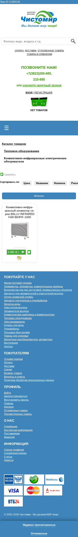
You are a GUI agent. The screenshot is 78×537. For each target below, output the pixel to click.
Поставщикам (12, 433)
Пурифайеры (11, 328)
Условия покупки (13, 359)
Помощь (8, 403)
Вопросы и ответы (14, 376)
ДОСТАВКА (30, 50)
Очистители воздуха (15, 307)
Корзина (9, 406)
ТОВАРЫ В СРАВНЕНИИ (39, 54)
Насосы (8, 346)
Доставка (9, 366)
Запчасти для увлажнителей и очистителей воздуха (33, 293)
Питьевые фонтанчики (17, 332)
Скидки (8, 369)
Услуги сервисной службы (18, 297)
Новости (9, 460)
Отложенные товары (16, 410)
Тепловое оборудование (21, 151)
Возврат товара (13, 373)
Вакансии (9, 437)
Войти (7, 392)
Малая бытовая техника (18, 283)
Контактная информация (18, 430)
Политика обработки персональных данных (29, 380)
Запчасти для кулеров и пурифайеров (25, 300)
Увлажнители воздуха (16, 311)
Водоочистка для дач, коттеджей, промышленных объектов (38, 290)
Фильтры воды (12, 304)
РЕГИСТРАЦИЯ (43, 92)
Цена (27, 183)
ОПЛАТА (19, 50)
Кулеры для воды (14, 325)
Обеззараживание (14, 321)
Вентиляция (11, 342)
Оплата (8, 362)
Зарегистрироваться (15, 396)
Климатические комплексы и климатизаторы (29, 314)
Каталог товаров (14, 143)
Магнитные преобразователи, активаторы (28, 339)
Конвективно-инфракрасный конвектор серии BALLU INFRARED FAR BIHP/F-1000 (19, 212)
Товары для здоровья (16, 335)
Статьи (8, 456)
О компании (10, 426)
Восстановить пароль (16, 399)
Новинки (59, 183)
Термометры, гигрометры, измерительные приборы (33, 286)
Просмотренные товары (18, 414)
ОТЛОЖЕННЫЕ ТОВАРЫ (51, 50)
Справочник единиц (15, 453)
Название (42, 183)
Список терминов (14, 449)
